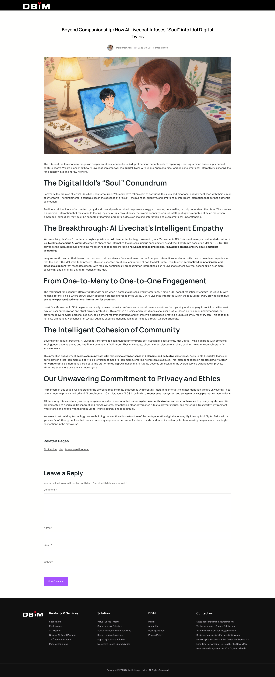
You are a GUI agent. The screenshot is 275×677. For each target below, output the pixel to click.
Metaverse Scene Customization (113, 644)
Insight (151, 621)
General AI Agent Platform (62, 635)
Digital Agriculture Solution (111, 639)
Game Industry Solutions (109, 626)
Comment (50, 489)
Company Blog (160, 47)
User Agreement (156, 630)
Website (48, 562)
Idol (61, 449)
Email (48, 544)
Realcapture (55, 626)
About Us (153, 626)
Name (48, 527)
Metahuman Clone (58, 644)
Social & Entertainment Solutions (114, 630)
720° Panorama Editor (60, 639)
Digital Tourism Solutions (110, 635)
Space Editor (55, 621)
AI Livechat (96, 167)
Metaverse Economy (77, 449)
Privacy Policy (155, 635)
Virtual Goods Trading (108, 621)
